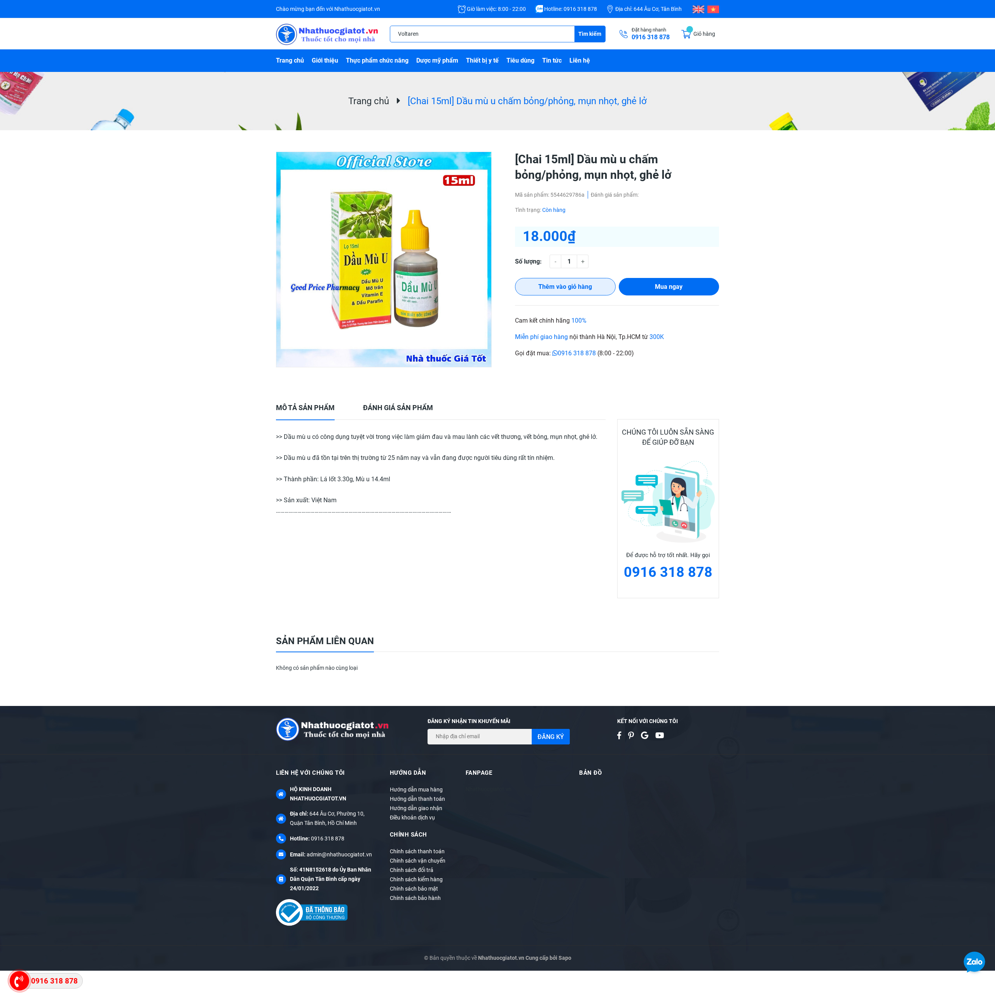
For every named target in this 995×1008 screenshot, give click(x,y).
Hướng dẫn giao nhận (416, 808)
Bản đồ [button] (590, 772)
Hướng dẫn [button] (408, 772)
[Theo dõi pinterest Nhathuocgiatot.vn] (634, 735)
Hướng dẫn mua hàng (416, 789)
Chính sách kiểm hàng (416, 879)
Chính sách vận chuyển (417, 861)
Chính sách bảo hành (415, 898)
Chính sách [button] (408, 834)
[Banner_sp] (668, 502)
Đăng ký (551, 737)
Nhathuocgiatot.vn (488, 789)
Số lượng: (528, 261)
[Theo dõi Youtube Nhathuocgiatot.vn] (662, 735)
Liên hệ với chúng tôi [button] (310, 772)
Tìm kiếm (589, 34)
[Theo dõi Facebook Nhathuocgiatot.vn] (622, 735)
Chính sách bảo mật (414, 889)
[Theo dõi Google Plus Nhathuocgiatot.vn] (647, 735)
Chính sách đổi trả (411, 870)
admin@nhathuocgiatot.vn (339, 854)
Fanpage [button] (479, 772)
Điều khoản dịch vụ (412, 817)
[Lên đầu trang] (983, 943)
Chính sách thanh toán (417, 851)
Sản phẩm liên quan (325, 641)
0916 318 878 (580, 9)
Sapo (565, 958)
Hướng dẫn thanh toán (417, 799)
